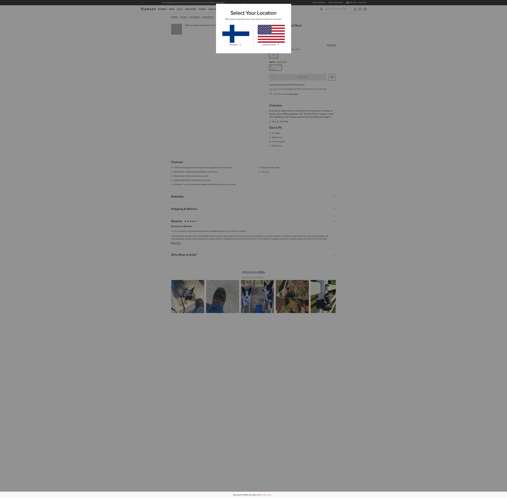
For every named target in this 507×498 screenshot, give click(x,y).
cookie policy (266, 495)
